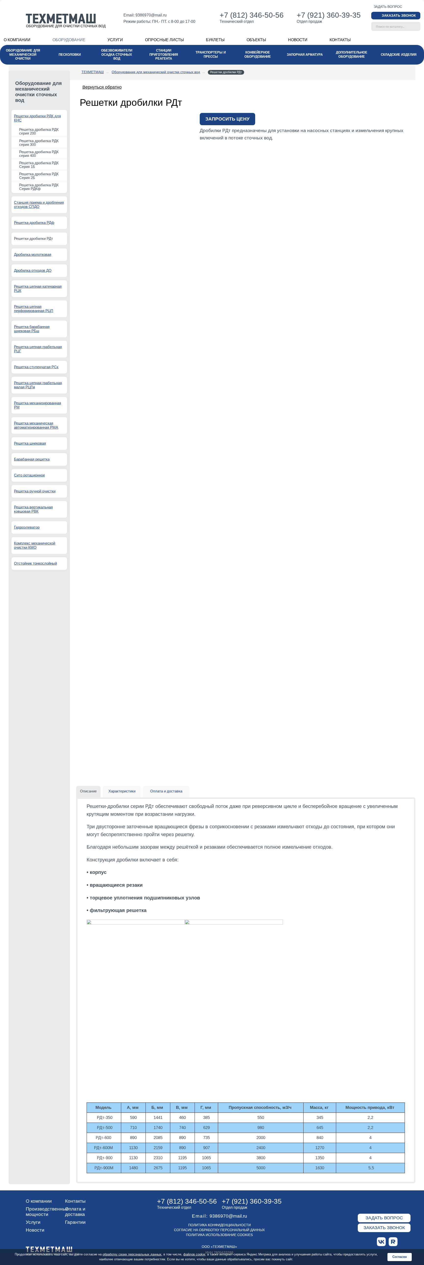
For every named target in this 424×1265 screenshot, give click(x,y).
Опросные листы (164, 40)
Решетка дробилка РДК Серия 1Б (39, 165)
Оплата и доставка (75, 1211)
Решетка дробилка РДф (34, 222)
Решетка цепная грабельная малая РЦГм (38, 385)
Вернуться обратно (102, 87)
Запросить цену (227, 119)
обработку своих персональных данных (132, 1254)
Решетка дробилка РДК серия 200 (39, 131)
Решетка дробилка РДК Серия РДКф (39, 187)
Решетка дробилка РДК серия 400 (39, 154)
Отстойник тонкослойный (35, 563)
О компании (17, 40)
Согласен (399, 1257)
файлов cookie (194, 1254)
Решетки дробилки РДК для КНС (37, 118)
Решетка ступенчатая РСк (36, 367)
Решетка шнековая (30, 443)
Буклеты (215, 40)
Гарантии (75, 1222)
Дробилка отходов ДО (33, 270)
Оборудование (69, 40)
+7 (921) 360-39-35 (329, 15)
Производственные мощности (47, 1211)
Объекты (256, 40)
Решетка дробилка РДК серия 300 (39, 143)
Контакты (340, 40)
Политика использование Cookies (219, 1235)
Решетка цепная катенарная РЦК (38, 288)
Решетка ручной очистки (34, 491)
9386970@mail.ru (151, 15)
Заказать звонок (399, 15)
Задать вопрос (388, 7)
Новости (297, 40)
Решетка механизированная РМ (37, 405)
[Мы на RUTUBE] (393, 1241)
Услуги (115, 40)
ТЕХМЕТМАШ (92, 72)
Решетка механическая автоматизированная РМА (36, 425)
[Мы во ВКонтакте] (381, 1241)
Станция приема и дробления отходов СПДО (39, 204)
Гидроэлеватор (27, 527)
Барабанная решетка (32, 459)
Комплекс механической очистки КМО (34, 545)
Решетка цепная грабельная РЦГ (38, 349)
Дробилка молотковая (32, 254)
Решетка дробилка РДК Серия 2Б (39, 176)
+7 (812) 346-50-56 (252, 15)
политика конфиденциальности (219, 1225)
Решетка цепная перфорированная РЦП (33, 308)
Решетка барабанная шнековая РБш (32, 329)
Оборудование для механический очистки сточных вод (156, 72)
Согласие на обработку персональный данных (219, 1230)
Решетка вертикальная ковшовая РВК (33, 509)
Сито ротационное (29, 475)
